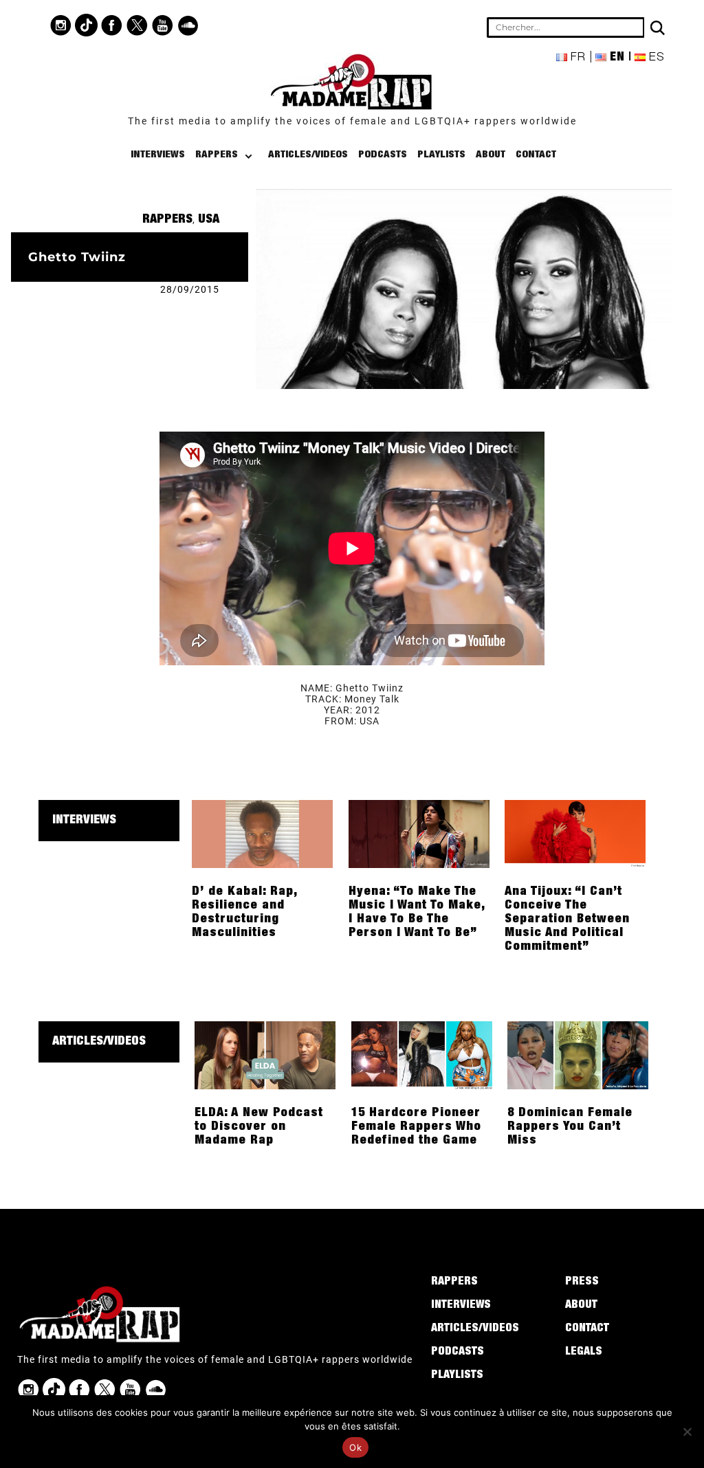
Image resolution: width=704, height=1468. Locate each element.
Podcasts (382, 155)
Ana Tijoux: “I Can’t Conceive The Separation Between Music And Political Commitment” (567, 919)
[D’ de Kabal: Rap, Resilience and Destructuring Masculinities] (262, 832)
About (490, 155)
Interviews (158, 155)
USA (208, 220)
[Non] (687, 1431)
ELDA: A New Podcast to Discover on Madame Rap (259, 1127)
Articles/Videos (308, 155)
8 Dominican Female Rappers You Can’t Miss (569, 1127)
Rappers (216, 155)
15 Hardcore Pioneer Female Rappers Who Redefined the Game (416, 1127)
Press (582, 1282)
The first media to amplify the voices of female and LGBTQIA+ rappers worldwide (352, 120)
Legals (583, 1352)
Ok (355, 1447)
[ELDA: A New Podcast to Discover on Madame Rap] (265, 1054)
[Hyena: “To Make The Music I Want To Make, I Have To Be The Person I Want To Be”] (419, 832)
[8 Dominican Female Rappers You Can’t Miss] (577, 1054)
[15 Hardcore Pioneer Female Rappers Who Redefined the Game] (421, 1054)
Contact (536, 155)
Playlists (441, 155)
